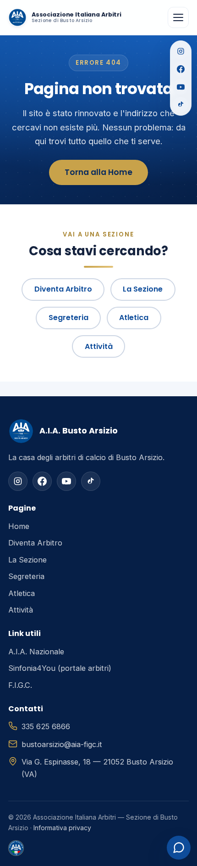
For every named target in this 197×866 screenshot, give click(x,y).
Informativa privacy (62, 828)
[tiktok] (90, 481)
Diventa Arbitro (63, 289)
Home (18, 526)
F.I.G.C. (20, 685)
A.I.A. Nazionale (36, 651)
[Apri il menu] (178, 17)
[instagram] (17, 481)
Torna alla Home (98, 172)
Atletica (133, 317)
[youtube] (66, 481)
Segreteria (68, 317)
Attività (99, 346)
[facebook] (42, 481)
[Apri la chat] (179, 848)
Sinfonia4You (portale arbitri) (59, 668)
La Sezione (143, 289)
